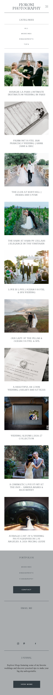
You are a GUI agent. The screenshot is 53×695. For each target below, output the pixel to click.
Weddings (26, 34)
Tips (26, 44)
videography (26, 579)
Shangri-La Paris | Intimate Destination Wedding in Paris (26, 76)
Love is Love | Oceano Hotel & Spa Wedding (26, 273)
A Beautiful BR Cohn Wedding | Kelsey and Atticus (26, 371)
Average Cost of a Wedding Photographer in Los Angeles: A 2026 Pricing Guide (26, 521)
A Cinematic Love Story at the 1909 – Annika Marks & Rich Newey (26, 470)
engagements (26, 573)
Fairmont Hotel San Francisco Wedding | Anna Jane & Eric (26, 126)
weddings (26, 567)
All (27, 28)
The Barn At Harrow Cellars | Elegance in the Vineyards (26, 225)
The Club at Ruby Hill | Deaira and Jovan (26, 176)
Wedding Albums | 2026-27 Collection (26, 420)
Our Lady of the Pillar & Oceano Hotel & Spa (26, 322)
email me (26, 608)
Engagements (26, 39)
